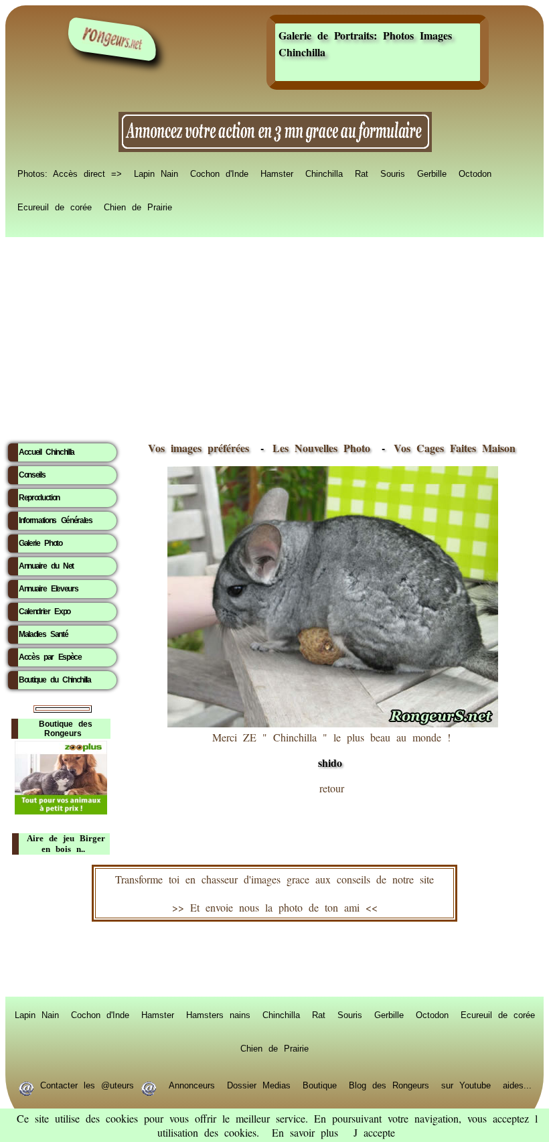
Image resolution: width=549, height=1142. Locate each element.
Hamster (276, 173)
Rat (361, 173)
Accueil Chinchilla (46, 452)
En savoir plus (305, 1132)
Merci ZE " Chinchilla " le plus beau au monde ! (331, 750)
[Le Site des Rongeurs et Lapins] (112, 39)
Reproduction (39, 497)
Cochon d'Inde (219, 173)
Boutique (320, 1084)
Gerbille (432, 173)
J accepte (374, 1132)
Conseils (32, 475)
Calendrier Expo (44, 611)
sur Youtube (466, 1084)
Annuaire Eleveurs (48, 588)
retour (331, 788)
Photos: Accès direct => (69, 173)
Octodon (475, 173)
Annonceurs (192, 1084)
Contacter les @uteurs (87, 1084)
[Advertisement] (274, 335)
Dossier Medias (259, 1084)
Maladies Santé (43, 634)
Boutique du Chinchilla (55, 680)
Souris (392, 173)
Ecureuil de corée (54, 206)
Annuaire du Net (46, 566)
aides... (517, 1084)
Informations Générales (55, 520)
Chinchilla (324, 173)
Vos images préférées (198, 447)
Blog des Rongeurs (389, 1084)
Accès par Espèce (50, 657)
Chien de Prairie (138, 206)
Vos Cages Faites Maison (452, 447)
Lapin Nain (156, 173)
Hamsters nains (218, 1014)
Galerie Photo (40, 543)
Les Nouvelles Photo (324, 447)
